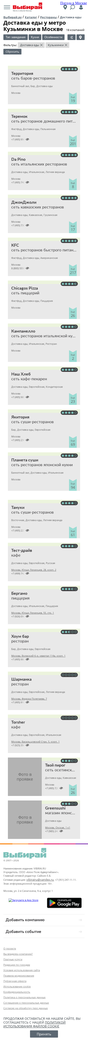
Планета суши (24, 460)
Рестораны (48, 17)
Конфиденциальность (16, 992)
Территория (22, 74)
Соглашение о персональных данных (26, 1002)
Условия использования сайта (21, 970)
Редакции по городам (16, 964)
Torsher (18, 722)
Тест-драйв (21, 551)
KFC (15, 245)
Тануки (17, 508)
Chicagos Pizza (24, 288)
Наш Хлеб (21, 374)
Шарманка (21, 679)
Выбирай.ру (12, 17)
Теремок (19, 117)
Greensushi (55, 808)
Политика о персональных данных (24, 997)
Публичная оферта (14, 981)
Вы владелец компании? (18, 954)
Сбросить (12, 52)
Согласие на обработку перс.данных (25, 1008)
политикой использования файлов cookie (34, 1024)
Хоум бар (20, 637)
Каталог (31, 17)
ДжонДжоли (23, 203)
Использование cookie (17, 986)
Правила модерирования (18, 975)
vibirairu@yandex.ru (40, 880)
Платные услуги (12, 959)
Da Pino (18, 160)
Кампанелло (23, 331)
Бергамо (19, 594)
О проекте (9, 948)
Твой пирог (55, 765)
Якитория (20, 417)
